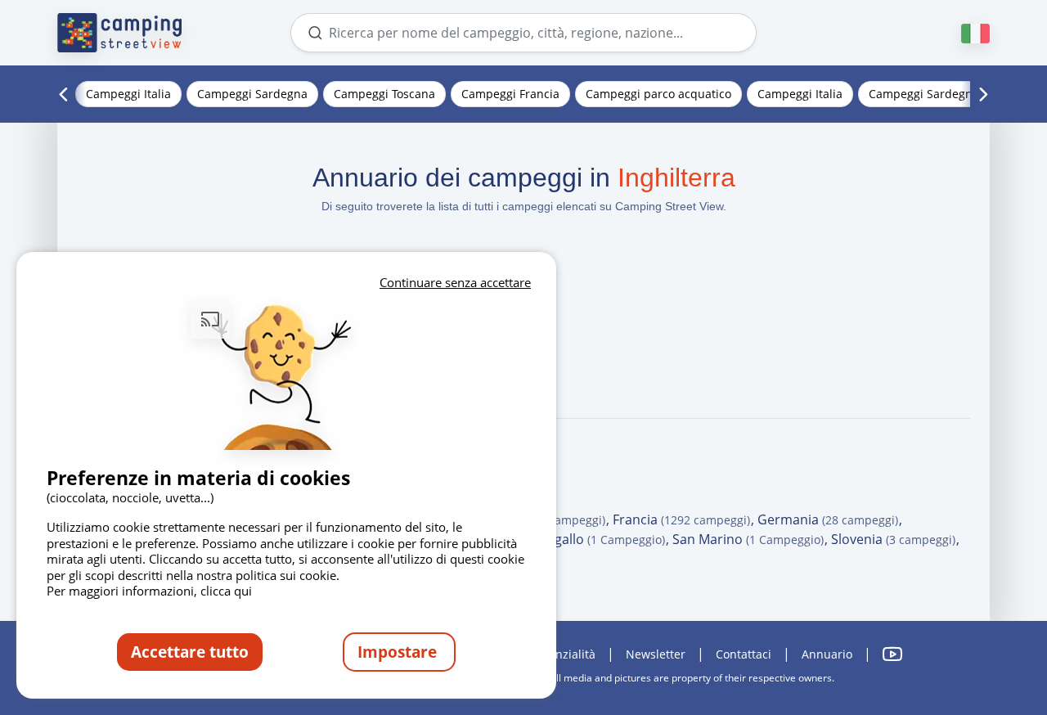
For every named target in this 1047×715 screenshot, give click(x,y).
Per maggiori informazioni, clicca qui (149, 590)
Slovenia (893, 539)
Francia (681, 519)
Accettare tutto (190, 651)
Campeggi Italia (128, 93)
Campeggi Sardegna (252, 93)
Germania (827, 519)
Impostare (399, 651)
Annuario (827, 654)
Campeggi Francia (510, 93)
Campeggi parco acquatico (658, 93)
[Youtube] (892, 654)
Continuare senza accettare (455, 282)
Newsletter (655, 654)
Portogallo (592, 539)
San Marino (748, 539)
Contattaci (743, 654)
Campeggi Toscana (384, 93)
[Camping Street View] (119, 32)
